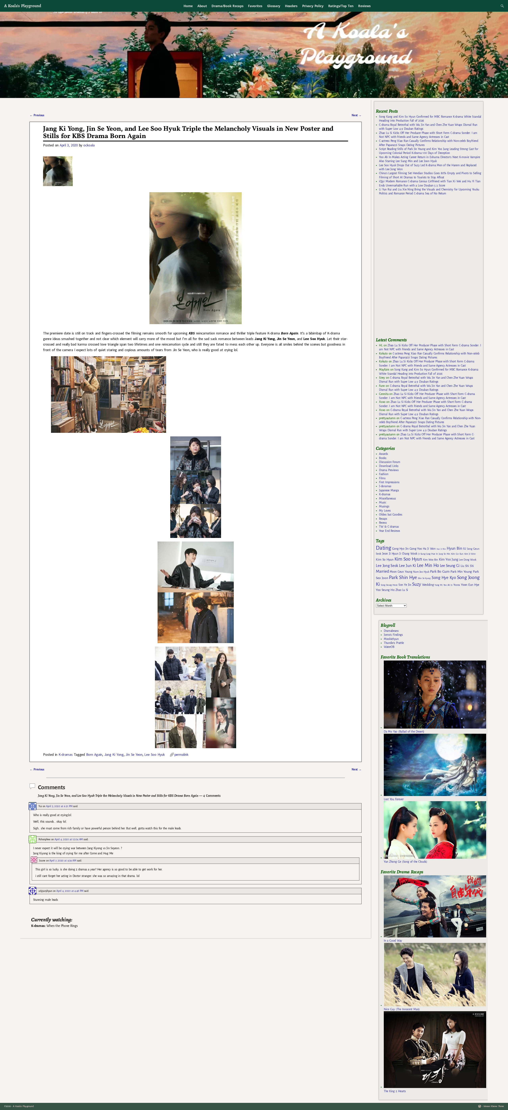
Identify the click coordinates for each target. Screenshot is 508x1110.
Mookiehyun (391, 638)
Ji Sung (421, 553)
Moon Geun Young (401, 571)
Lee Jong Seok (387, 566)
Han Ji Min (441, 549)
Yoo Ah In (448, 585)
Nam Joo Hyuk (421, 571)
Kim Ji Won (470, 554)
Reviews (364, 6)
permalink (181, 754)
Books (382, 458)
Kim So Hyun (384, 559)
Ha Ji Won (429, 548)
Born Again (94, 754)
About (202, 6)
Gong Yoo (416, 548)
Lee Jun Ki (407, 565)
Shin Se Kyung (424, 578)
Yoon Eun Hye (470, 584)
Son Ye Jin (404, 584)
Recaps (383, 518)
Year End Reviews (389, 530)
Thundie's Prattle (394, 642)
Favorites (255, 6)
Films (382, 478)
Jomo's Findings (393, 634)
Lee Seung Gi (450, 566)
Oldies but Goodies (390, 514)
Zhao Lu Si (401, 590)
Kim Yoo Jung (448, 559)
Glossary (273, 6)
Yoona (456, 584)
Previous (37, 115)
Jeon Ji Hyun (390, 553)
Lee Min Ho (428, 565)
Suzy (416, 584)
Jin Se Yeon (133, 754)
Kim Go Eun (457, 553)
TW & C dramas (389, 526)
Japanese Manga (389, 490)
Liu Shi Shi (467, 565)
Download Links (388, 466)
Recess (383, 522)
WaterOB (389, 646)
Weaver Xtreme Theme (493, 1106)
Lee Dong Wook (467, 559)
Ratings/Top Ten (341, 6)
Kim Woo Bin (430, 559)
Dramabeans (391, 630)
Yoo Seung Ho (385, 589)
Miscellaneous (387, 498)
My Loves (385, 510)
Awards (383, 453)
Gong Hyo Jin (400, 548)
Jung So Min (444, 554)
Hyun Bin (454, 548)
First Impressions (389, 482)
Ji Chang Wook (408, 553)
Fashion (383, 474)
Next (357, 115)
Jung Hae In (432, 554)
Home (188, 6)
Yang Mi (438, 585)
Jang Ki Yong (114, 754)
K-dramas (65, 754)
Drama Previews (388, 470)
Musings (384, 506)
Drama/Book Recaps (227, 6)
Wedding (428, 584)
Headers (291, 6)
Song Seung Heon (389, 585)
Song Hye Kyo (444, 577)
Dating (383, 548)
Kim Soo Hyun (408, 559)
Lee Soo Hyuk (154, 754)
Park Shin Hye (403, 577)
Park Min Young (461, 571)
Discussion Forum (389, 462)
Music (382, 502)
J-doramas (385, 486)
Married (382, 571)
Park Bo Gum (439, 571)
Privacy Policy (312, 6)
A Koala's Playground (22, 6)
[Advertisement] (405, 268)
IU (464, 548)
